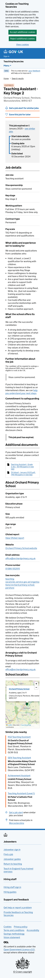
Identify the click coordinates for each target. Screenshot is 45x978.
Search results (18, 78)
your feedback (34, 71)
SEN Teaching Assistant (19, 757)
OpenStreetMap (26, 725)
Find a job (8, 854)
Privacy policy (20, 926)
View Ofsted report (14, 538)
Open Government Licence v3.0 (19, 949)
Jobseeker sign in (12, 849)
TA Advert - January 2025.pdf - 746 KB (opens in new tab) (23, 473)
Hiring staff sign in (12, 887)
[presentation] (22, 704)
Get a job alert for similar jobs (24, 108)
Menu (6, 65)
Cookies (8, 926)
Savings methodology (14, 933)
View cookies (22, 44)
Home (6, 78)
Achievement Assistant (19, 775)
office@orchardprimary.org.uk (20, 558)
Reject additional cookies (22, 38)
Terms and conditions (14, 930)
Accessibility (33, 930)
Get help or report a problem (18, 907)
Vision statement (12, 937)
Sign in (6, 56)
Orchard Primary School (19, 689)
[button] (27, 704)
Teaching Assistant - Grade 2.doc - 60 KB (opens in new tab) (22, 466)
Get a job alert (16, 812)
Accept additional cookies (22, 32)
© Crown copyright (22, 971)
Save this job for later (20, 114)
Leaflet (10, 725)
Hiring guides (10, 892)
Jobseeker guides (12, 859)
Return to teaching (13, 863)
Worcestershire (16, 823)
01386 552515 (12, 568)
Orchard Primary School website (21, 548)
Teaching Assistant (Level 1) (21, 793)
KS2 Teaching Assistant (19, 737)
